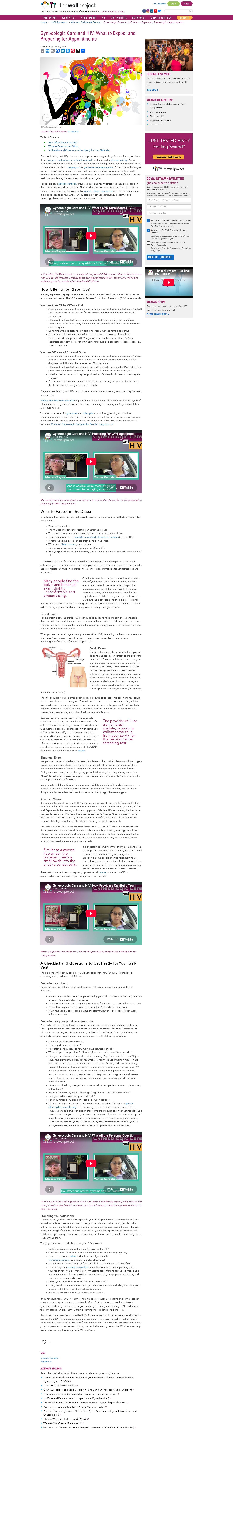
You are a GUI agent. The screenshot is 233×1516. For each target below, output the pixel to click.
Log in (173, 3)
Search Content (190, 10)
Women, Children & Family (85, 22)
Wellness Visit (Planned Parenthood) (62, 1423)
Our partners (119, 17)
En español (138, 17)
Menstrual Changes (158, 112)
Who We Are (50, 17)
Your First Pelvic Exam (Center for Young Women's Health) (73, 1406)
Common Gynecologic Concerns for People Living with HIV (82, 424)
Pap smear (46, 1361)
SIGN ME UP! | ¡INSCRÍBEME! (160, 257)
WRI (104, 17)
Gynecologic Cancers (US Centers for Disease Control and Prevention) (80, 1394)
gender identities (67, 183)
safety (73, 1256)
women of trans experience (98, 191)
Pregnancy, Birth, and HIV (160, 120)
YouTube (155, 11)
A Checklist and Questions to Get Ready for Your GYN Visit (79, 150)
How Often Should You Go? (63, 142)
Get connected (159, 3)
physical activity (119, 160)
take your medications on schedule (65, 160)
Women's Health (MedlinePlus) (59, 1385)
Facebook (143, 11)
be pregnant (74, 167)
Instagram (147, 11)
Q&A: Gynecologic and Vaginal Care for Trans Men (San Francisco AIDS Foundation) (87, 1389)
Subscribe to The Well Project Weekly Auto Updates (169, 231)
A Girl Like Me (88, 17)
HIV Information (59, 22)
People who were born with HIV (57, 400)
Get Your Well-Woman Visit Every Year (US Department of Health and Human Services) (88, 1427)
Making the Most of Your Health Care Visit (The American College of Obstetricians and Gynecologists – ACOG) (88, 1379)
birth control (68, 544)
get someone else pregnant (98, 167)
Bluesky (159, 11)
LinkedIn (151, 11)
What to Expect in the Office (63, 146)
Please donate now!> (158, 314)
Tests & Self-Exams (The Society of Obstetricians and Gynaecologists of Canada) (85, 1402)
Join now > (153, 89)
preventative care (49, 1357)
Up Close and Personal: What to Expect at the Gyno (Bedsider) (76, 1398)
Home (43, 22)
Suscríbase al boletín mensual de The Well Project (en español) (168, 243)
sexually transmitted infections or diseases (97, 537)
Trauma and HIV (156, 125)
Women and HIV (156, 116)
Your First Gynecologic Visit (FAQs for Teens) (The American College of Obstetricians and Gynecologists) (90, 1413)
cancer (81, 750)
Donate (184, 18)
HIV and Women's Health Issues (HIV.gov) (65, 1419)
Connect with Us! (160, 17)
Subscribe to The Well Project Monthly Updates (171, 220)
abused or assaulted (77, 1267)
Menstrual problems (58, 1259)
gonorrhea (72, 413)
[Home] (82, 5)
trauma (102, 872)
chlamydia (88, 413)
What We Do (68, 17)
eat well (88, 160)
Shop (186, 3)
